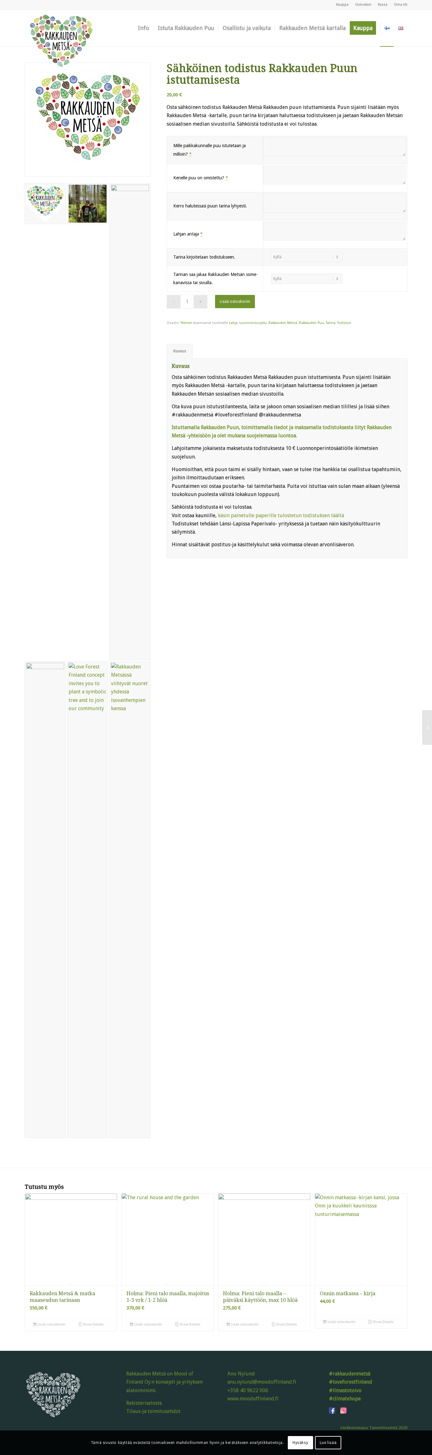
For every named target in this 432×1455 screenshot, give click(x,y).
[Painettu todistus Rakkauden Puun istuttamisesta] (427, 727)
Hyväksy (300, 1442)
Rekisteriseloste (144, 1403)
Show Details (93, 1324)
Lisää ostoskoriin (235, 301)
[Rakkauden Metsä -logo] (88, 120)
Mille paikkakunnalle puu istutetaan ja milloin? (209, 149)
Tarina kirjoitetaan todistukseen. (204, 257)
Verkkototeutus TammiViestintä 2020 (373, 1427)
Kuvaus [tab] (179, 351)
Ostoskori (363, 5)
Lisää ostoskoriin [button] (51, 1324)
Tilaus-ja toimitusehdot (153, 1411)
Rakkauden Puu (311, 323)
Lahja (233, 323)
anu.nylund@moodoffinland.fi (261, 1382)
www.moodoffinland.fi (253, 1399)
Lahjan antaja (188, 234)
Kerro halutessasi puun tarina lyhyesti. (210, 205)
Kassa (382, 5)
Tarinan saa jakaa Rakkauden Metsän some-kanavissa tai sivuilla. (215, 278)
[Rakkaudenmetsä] (61, 28)
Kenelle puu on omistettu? (200, 177)
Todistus (344, 323)
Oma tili (400, 5)
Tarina (330, 323)
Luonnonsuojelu (253, 323)
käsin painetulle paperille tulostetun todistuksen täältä (281, 515)
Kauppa (342, 5)
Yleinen (186, 323)
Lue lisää (328, 1442)
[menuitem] (342, 4)
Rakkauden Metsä (282, 323)
